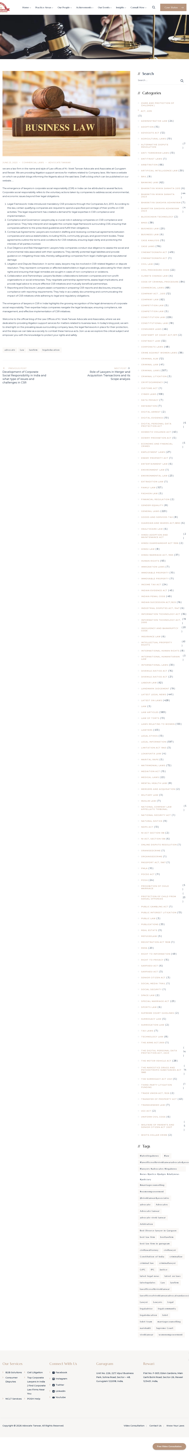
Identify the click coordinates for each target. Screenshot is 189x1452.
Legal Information (153, 742)
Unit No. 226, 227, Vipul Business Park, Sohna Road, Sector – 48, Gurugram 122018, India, (115, 1377)
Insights (120, 7)
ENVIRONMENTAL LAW (154, 475)
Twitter (60, 1384)
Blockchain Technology (157, 217)
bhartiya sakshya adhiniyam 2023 (160, 209)
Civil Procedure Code (155, 270)
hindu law (148, 549)
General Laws (150, 511)
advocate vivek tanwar (153, 1217)
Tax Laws (147, 1031)
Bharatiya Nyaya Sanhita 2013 (160, 188)
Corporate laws (152, 347)
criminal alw (149, 358)
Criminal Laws (150, 370)
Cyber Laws (149, 394)
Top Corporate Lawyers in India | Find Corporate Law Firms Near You (36, 1385)
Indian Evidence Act (154, 590)
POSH (144, 880)
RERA (144, 948)
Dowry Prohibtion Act (156, 438)
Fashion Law (149, 493)
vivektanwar (146, 1334)
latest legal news (149, 1276)
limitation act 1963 (153, 747)
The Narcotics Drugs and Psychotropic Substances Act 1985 (161, 1069)
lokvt (165, 1315)
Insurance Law (151, 636)
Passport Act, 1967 (153, 862)
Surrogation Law (152, 1025)
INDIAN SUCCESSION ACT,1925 (158, 602)
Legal (171, 1302)
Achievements (83, 7)
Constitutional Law (154, 323)
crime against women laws (159, 353)
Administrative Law (154, 121)
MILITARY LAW (149, 795)
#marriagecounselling (152, 1185)
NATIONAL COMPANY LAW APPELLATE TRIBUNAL (156, 808)
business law (150, 228)
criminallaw (176, 1256)
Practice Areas (43, 7)
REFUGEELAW (149, 936)
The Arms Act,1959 (152, 1042)
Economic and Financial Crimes (157, 445)
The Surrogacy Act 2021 (156, 1079)
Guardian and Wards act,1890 (160, 523)
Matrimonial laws (153, 765)
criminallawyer (167, 1263)
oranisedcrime (151, 850)
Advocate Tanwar (59, 162)
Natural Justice (151, 821)
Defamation (149, 406)
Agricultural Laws (153, 138)
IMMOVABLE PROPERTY (155, 578)
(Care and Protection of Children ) (157, 104)
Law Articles (150, 712)
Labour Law (149, 682)
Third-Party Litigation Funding (156, 1086)
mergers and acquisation (158, 789)
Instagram (61, 1378)
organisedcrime (151, 856)
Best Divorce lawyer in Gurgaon (158, 1230)
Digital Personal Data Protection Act (156, 424)
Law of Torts (150, 718)
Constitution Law (153, 317)
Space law (148, 995)
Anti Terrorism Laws (155, 153)
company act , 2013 (153, 293)
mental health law (154, 783)
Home (25, 7)
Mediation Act (150, 771)
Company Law (150, 299)
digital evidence (152, 418)
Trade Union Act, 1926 (155, 1093)
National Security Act (156, 815)
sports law (149, 1007)
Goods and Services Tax (157, 517)
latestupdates (147, 1282)
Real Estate (149, 930)
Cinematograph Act (154, 252)
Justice (163, 1269)
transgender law (153, 1105)
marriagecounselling (169, 1321)
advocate (10, 350)
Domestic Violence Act (156, 432)
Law (22, 350)
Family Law (148, 487)
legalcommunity (167, 1308)
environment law (153, 470)
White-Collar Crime (154, 1135)
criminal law (147, 1263)
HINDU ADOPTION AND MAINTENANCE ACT (154, 536)
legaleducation (51, 350)
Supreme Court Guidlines (157, 1013)
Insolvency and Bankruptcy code (159, 629)
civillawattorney (149, 1250)
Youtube (61, 1397)
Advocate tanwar (150, 1211)
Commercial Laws (33, 162)
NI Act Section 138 (152, 833)
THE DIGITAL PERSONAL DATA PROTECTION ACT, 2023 (159, 1051)
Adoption (147, 127)
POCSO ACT (148, 874)
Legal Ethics (149, 736)
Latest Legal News (153, 694)
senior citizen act (153, 977)
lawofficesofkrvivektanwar (155, 1289)
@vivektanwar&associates (154, 1198)
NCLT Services (13, 1398)
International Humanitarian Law (160, 657)
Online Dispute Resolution (159, 844)
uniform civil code (153, 1117)
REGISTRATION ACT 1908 (155, 942)
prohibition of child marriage (155, 887)
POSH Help (33, 1398)
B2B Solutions (13, 1372)
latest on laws (173, 1276)
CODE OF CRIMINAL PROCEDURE (160, 282)
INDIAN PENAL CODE (153, 596)
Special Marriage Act (155, 1001)
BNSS (144, 222)
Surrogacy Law (151, 1019)
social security (151, 989)
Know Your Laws (175, 1425)
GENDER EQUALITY (152, 505)
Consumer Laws (151, 329)
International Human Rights (160, 651)
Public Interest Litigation (158, 912)
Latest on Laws (151, 700)
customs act (149, 388)
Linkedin (60, 1391)
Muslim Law (148, 801)
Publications (150, 924)
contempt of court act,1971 (159, 335)
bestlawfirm (167, 1237)
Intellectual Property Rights (156, 643)
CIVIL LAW (147, 264)
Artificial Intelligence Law (159, 170)
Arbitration (149, 164)
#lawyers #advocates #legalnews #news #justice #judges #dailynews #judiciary (159, 1170)
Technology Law (152, 1036)
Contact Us (155, 1425)
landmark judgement (155, 688)
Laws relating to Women (158, 724)
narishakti (145, 1328)
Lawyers (147, 730)
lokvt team (146, 1321)
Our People (64, 7)
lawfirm (33, 350)
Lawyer (144, 1302)
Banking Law (149, 182)
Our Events (104, 7)
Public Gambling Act (154, 906)
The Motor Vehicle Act (156, 1061)
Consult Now (137, 7)
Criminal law (149, 364)
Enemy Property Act (154, 458)
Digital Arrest (151, 412)
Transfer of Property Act (159, 1099)
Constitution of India (152, 1256)
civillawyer (170, 1250)
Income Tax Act (151, 584)
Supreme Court (164, 1328)
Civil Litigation (35, 1372)
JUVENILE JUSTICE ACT (154, 671)
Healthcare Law (152, 529)
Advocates (162, 1204)
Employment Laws (153, 452)
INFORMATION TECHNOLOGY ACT (160, 614)
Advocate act (150, 133)
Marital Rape (150, 759)
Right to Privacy (152, 960)
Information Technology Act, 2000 (161, 621)
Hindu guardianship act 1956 (160, 543)
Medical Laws (150, 777)
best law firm (147, 1237)
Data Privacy (150, 400)
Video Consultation (134, 1425)
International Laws (154, 665)
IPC (153, 1269)
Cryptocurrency (152, 382)
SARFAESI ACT (149, 966)
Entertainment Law (154, 464)
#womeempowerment (152, 1191)
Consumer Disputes (11, 1379)
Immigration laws (153, 567)
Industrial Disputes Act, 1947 (160, 608)
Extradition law (152, 481)
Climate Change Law (154, 276)
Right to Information (155, 954)
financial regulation (155, 499)
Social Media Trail (153, 983)
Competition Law (152, 305)
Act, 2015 (146, 111)
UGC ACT (146, 1111)
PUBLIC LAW (148, 918)
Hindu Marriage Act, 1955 (157, 555)
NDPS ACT (147, 827)
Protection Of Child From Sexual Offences (158, 897)
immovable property (155, 572)
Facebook (61, 1372)
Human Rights (150, 561)
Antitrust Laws (151, 159)
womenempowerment (171, 1334)
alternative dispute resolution (154, 145)
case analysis (150, 240)
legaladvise (146, 1308)
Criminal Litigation (154, 376)
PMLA (144, 868)
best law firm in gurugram (155, 1243)
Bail (144, 176)
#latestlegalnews (149, 1156)
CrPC (143, 1269)
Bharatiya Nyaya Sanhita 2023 (158, 195)
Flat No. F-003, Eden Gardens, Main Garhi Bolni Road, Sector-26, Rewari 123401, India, (163, 1377)
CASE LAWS (148, 246)
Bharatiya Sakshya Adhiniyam (161, 202)
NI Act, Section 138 (153, 839)
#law (166, 1156)
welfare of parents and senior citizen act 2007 (157, 1126)
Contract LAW (150, 341)
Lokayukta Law (151, 753)
